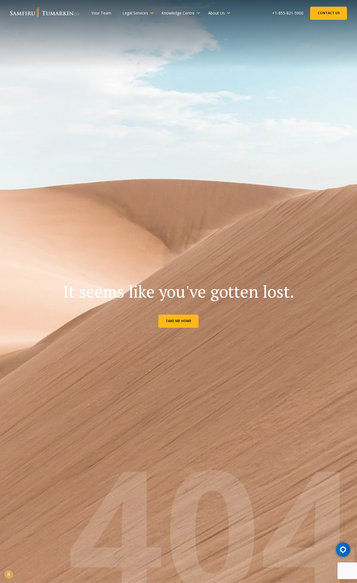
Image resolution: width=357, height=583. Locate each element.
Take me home (178, 321)
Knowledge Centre (178, 13)
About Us (216, 13)
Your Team (101, 13)
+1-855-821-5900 (287, 13)
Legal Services (135, 13)
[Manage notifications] (8, 574)
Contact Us (329, 13)
